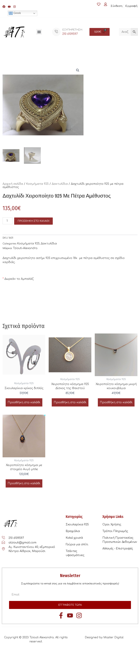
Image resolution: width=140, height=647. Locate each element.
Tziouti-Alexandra (25, 248)
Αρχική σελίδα (13, 183)
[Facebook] (4, 6)
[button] (39, 32)
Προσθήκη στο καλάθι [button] (24, 402)
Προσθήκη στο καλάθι (33, 221)
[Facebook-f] (61, 615)
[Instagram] (14, 6)
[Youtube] (9, 6)
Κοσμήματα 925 (37, 183)
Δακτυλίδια (60, 183)
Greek (17, 13)
